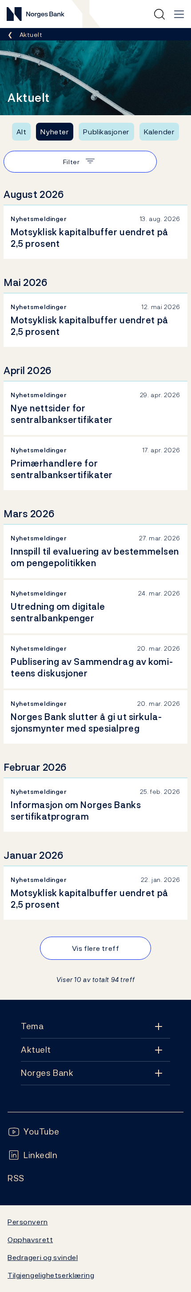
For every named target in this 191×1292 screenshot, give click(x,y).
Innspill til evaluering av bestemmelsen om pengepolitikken (95, 557)
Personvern (28, 1221)
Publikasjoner (106, 131)
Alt (21, 131)
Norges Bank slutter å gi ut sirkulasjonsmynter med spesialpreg (86, 722)
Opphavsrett (30, 1239)
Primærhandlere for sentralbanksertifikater (62, 469)
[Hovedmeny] (179, 14)
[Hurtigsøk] (159, 14)
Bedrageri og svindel (43, 1257)
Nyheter (54, 131)
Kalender (159, 131)
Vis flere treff (95, 948)
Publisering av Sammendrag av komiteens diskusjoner (92, 667)
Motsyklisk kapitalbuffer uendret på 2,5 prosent (89, 237)
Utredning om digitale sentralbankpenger (58, 612)
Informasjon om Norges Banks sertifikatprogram (76, 810)
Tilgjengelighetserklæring (51, 1275)
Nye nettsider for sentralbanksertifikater (62, 414)
